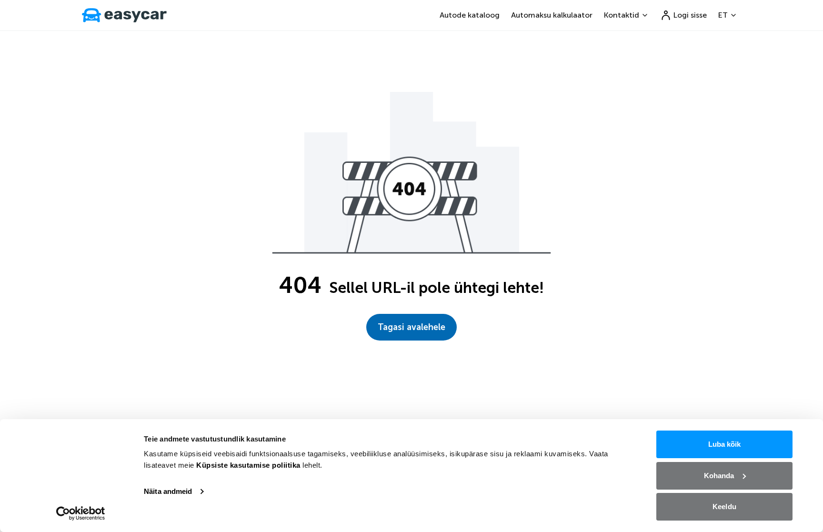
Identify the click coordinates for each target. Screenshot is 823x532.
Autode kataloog (470, 15)
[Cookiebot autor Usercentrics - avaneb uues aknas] (80, 513)
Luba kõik (724, 444)
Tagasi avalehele (411, 327)
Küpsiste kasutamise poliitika (248, 465)
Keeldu (724, 506)
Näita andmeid (168, 491)
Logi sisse (690, 15)
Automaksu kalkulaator (551, 15)
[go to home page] (124, 15)
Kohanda (719, 476)
